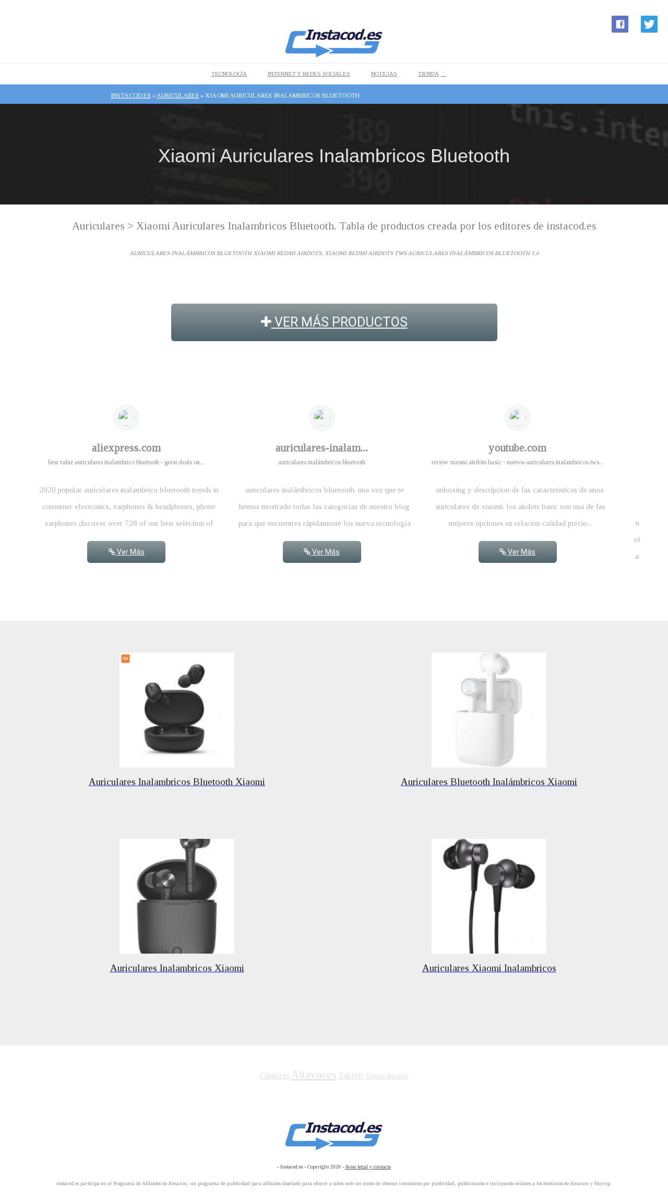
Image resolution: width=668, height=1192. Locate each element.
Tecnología (229, 73)
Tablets (351, 1075)
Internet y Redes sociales (309, 73)
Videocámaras (387, 1076)
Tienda (428, 73)
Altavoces (314, 1074)
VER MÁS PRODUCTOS (339, 322)
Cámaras (275, 1075)
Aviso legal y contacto (368, 1167)
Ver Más (130, 552)
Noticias (384, 73)
